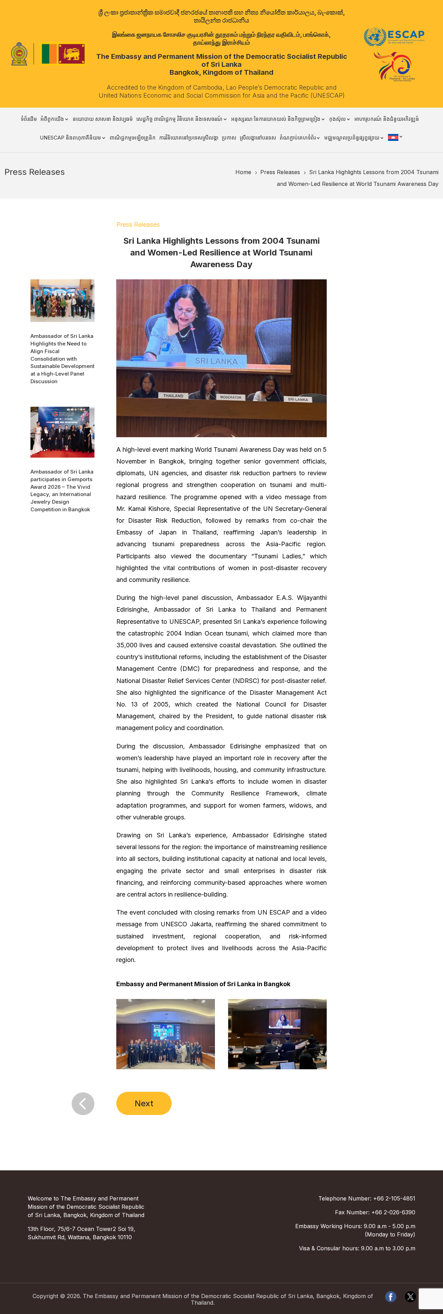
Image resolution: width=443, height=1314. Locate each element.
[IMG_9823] (277, 1069)
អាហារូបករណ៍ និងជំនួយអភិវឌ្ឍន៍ (386, 119)
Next (144, 1103)
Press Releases (138, 224)
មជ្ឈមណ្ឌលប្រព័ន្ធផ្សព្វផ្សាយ (351, 138)
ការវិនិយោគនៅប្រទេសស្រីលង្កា (188, 138)
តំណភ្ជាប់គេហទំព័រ (298, 138)
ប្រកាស (229, 138)
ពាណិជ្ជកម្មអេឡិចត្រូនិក (133, 138)
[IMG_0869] (165, 1069)
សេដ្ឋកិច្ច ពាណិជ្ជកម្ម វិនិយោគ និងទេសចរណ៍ (179, 119)
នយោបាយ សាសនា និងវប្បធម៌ (103, 119)
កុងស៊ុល (337, 119)
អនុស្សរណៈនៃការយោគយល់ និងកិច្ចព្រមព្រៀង (275, 119)
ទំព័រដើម (29, 119)
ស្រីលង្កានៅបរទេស (258, 138)
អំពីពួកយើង (52, 119)
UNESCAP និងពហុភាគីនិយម (70, 138)
